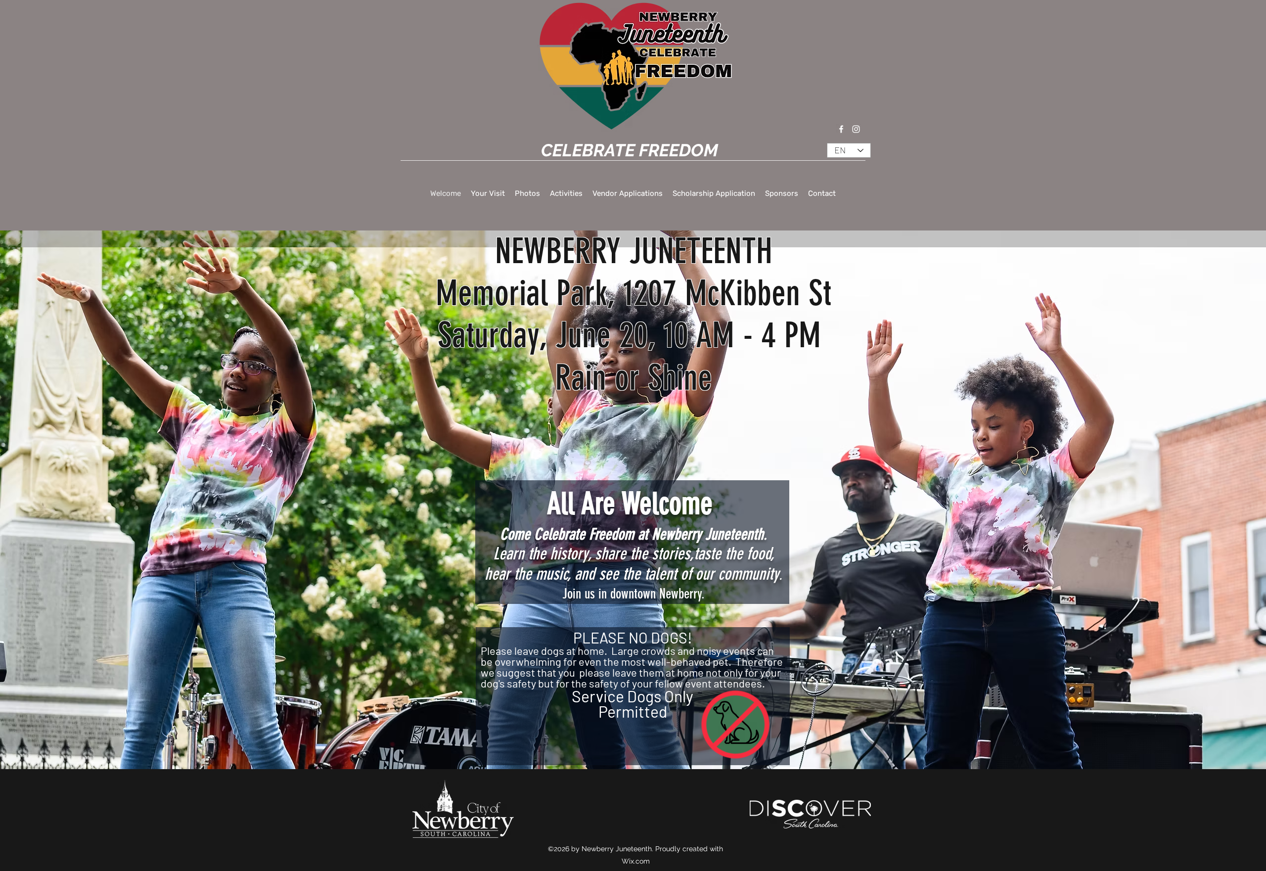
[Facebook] (841, 129)
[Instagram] (856, 129)
